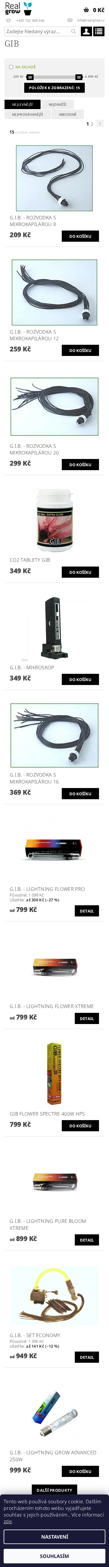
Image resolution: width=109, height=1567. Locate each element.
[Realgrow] (19, 8)
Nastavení (54, 1536)
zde (8, 1521)
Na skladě (25, 66)
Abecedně (68, 114)
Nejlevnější (22, 104)
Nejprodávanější (27, 114)
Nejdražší (58, 104)
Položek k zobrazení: (54, 87)
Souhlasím (54, 1556)
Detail (87, 911)
